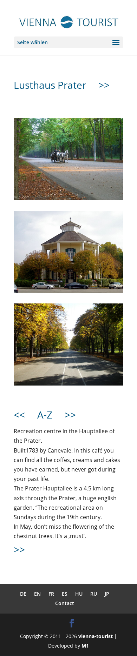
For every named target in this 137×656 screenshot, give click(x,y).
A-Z (44, 414)
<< (19, 414)
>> (104, 85)
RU (93, 593)
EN (37, 593)
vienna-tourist (95, 636)
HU (79, 593)
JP (107, 593)
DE (23, 593)
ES (64, 593)
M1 (85, 645)
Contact (64, 603)
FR (51, 593)
